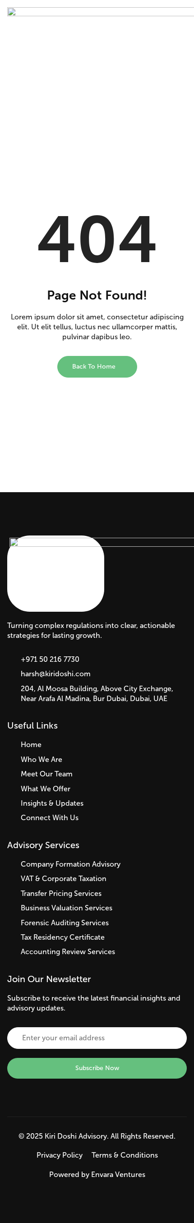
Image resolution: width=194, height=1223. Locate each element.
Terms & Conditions (125, 1155)
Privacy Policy (60, 1155)
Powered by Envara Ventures (97, 1174)
